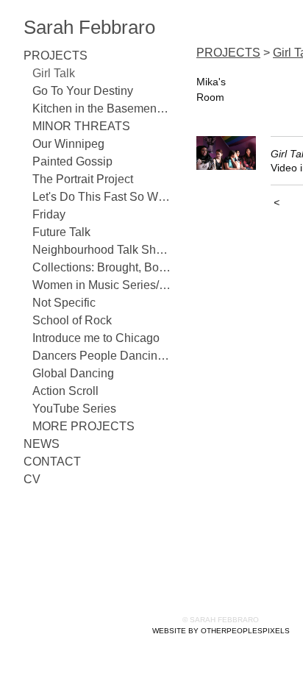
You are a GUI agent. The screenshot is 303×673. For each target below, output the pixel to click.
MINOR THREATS (81, 126)
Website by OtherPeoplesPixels (221, 631)
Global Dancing (73, 373)
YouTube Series (74, 408)
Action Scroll (65, 391)
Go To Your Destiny (82, 91)
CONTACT (52, 461)
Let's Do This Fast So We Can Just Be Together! (101, 196)
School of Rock (72, 320)
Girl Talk (53, 73)
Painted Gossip (72, 161)
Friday (48, 214)
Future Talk (61, 232)
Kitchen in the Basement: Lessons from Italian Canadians (101, 108)
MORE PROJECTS (83, 426)
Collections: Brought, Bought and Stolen (101, 267)
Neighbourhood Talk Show (101, 249)
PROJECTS (56, 55)
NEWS (42, 444)
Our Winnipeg (68, 144)
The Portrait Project (82, 179)
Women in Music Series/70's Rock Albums (101, 285)
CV (32, 479)
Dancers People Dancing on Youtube (101, 355)
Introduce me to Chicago (96, 338)
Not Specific (64, 302)
